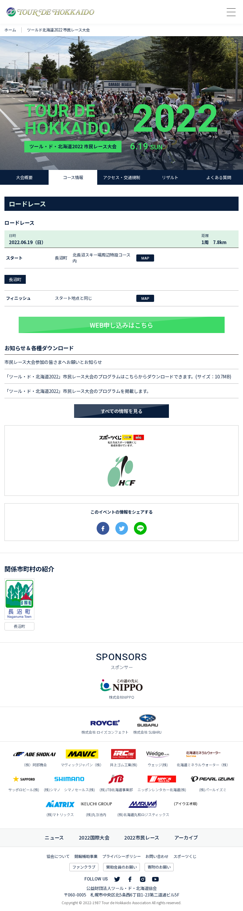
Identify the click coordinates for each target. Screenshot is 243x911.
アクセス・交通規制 (121, 177)
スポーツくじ (184, 856)
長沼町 (15, 279)
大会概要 (24, 177)
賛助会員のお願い (121, 867)
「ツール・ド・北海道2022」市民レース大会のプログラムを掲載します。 (77, 391)
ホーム (10, 30)
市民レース (141, 837)
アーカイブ (186, 837)
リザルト (170, 177)
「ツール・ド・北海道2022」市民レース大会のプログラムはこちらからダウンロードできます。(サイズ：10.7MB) (117, 376)
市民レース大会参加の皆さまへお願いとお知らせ (53, 362)
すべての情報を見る (121, 411)
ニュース (54, 837)
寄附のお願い (159, 867)
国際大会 (94, 837)
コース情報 (73, 177)
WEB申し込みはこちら (121, 324)
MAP (145, 258)
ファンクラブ (83, 867)
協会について (58, 856)
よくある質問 (218, 177)
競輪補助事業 (85, 856)
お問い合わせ (157, 856)
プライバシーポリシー (121, 856)
